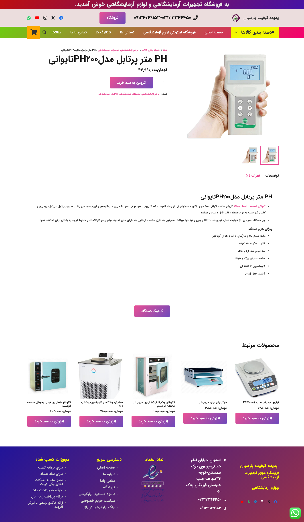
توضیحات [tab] (272, 175)
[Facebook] (61, 18)
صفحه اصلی (106, 468)
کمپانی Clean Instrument (249, 206)
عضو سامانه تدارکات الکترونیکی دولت (49, 482)
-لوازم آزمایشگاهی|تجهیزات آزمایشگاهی (119, 50)
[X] (53, 18)
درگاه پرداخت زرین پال (47, 496)
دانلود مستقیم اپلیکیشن (97, 494)
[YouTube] (37, 18)
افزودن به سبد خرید (131, 83)
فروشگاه (109, 487)
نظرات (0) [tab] (252, 175)
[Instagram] (45, 18)
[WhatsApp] (29, 18)
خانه (165, 50)
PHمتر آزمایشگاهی (108, 94)
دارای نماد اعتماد (52, 474)
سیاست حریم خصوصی (98, 501)
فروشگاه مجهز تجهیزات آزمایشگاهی (261, 475)
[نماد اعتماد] (152, 484)
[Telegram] (255, 501)
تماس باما (107, 481)
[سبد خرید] (33, 32)
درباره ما (109, 474)
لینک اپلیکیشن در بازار (99, 507)
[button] (237, 32)
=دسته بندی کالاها (151, 50)
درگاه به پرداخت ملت (47, 490)
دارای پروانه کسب (50, 467)
